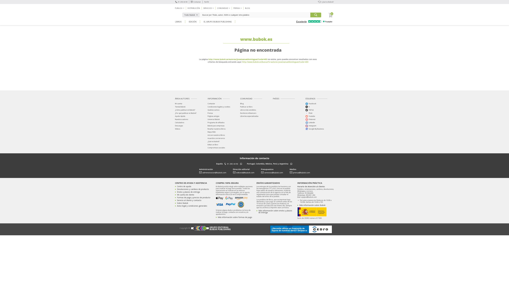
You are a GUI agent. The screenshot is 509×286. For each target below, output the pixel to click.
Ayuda (206, 2)
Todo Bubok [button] (189, 15)
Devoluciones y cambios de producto (193, 189)
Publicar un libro (246, 107)
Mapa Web (212, 132)
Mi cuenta (178, 103)
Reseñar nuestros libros (216, 129)
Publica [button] (178, 8)
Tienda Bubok (180, 107)
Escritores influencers (248, 113)
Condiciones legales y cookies (219, 107)
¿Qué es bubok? (214, 141)
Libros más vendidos (248, 110)
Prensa (210, 113)
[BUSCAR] (315, 15)
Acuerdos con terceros (216, 138)
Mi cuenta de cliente (185, 194)
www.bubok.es (256, 39)
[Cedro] (301, 229)
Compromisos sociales (216, 148)
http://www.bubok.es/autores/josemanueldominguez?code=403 (237, 59)
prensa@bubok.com (301, 172)
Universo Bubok (214, 119)
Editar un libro (213, 145)
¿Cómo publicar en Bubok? (185, 110)
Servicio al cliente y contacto (189, 200)
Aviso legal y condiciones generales (192, 206)
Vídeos (177, 129)
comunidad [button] (222, 8)
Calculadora (179, 122)
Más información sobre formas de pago (235, 217)
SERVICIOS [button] (207, 8)
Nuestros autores (181, 119)
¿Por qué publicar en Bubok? (185, 113)
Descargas (179, 126)
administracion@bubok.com (214, 172)
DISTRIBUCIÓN (194, 8)
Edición (192, 21)
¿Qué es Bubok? (328, 2)
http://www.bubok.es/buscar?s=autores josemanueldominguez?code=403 (275, 62)
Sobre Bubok (182, 203)
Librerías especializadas (249, 116)
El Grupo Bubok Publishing (218, 21)
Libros (178, 21)
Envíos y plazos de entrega (188, 192)
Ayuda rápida (180, 116)
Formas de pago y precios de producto (193, 197)
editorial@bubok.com (245, 172)
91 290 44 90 (182, 2)
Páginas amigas (213, 116)
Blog (247, 8)
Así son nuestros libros (216, 135)
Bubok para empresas (216, 126)
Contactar (197, 2)
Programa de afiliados (216, 122)
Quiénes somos (213, 110)
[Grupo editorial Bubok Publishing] (210, 228)
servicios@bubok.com (273, 172)
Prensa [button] (236, 8)
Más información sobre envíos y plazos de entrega (275, 211)
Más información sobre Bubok (312, 205)
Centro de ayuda (184, 186)
